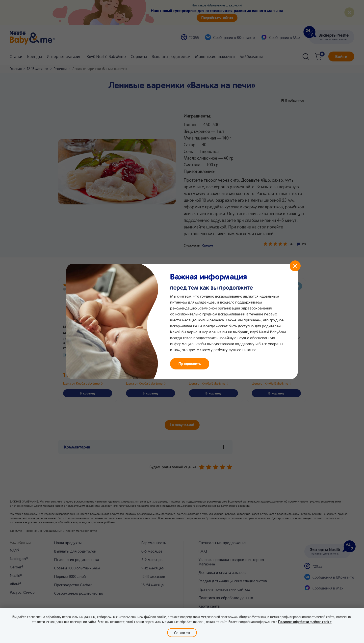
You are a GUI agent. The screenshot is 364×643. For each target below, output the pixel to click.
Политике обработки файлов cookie (305, 621)
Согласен (182, 632)
